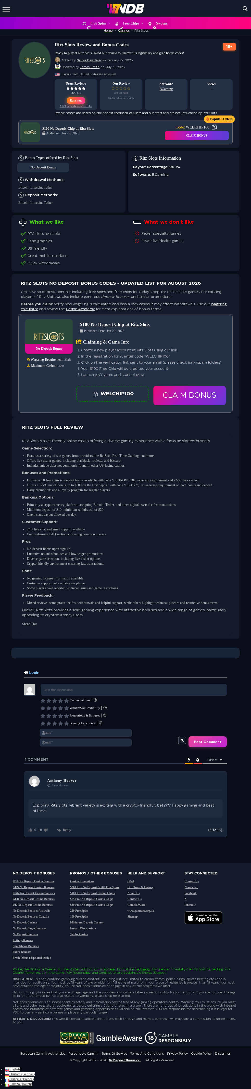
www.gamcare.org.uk (140, 910)
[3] (54, 700)
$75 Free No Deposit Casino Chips (91, 899)
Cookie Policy (201, 1053)
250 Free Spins (79, 910)
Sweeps (162, 23)
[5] (66, 700)
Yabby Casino (79, 934)
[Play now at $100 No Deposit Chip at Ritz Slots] (30, 132)
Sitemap (132, 916)
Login (33, 673)
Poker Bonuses (22, 952)
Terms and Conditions (147, 1053)
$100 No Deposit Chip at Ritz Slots (68, 128)
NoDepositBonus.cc (84, 969)
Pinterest (190, 905)
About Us (133, 893)
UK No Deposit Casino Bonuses (33, 905)
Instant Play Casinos (83, 928)
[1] (43, 700)
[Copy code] (95, 393)
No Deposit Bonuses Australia (31, 910)
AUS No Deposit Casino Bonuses (33, 887)
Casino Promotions (82, 881)
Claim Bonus (189, 395)
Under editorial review (121, 98)
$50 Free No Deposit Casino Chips (91, 905)
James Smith (90, 67)
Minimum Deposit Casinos (87, 922)
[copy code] (214, 127)
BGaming (166, 89)
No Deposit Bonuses (25, 934)
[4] (60, 700)
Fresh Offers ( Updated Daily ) (32, 958)
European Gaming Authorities (42, 1053)
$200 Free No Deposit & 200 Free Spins (94, 887)
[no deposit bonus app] (206, 926)
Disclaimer (222, 1053)
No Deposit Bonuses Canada (31, 916)
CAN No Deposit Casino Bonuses (34, 893)
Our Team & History (140, 887)
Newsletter (191, 887)
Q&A (130, 881)
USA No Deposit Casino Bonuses (33, 881)
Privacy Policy (177, 1053)
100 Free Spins (79, 916)
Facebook (191, 893)
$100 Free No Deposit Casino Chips (92, 893)
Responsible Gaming (83, 1053)
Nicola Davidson (89, 60)
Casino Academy (80, 309)
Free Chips (131, 23)
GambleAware (136, 905)
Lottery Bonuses (23, 940)
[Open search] (245, 8)
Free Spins (98, 23)
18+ (229, 47)
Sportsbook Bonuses (26, 946)
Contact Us (134, 899)
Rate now (76, 100)
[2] (48, 700)
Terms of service (114, 1053)
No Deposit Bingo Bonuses (29, 928)
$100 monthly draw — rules (76, 106)
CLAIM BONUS (196, 135)
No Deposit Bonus (43, 167)
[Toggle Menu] (6, 8)
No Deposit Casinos (25, 922)
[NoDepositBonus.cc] (126, 8)
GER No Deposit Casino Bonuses (34, 899)
